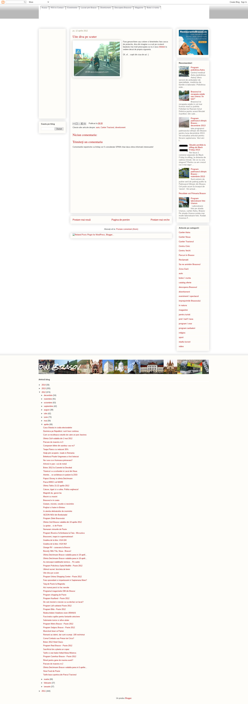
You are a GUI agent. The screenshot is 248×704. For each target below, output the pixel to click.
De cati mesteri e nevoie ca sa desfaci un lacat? (63, 602)
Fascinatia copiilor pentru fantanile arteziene (61, 617)
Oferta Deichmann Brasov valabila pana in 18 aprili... (65, 558)
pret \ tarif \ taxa (186, 319)
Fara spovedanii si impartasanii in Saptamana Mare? (65, 580)
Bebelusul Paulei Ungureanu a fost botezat (61, 456)
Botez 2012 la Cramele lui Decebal (57, 468)
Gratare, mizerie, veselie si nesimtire (58, 504)
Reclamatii (183, 260)
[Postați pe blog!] (76, 123)
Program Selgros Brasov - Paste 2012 (59, 627)
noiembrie (48, 399)
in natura (183, 305)
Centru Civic (184, 246)
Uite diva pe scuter (51, 573)
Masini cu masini (50, 496)
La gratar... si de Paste (52, 526)
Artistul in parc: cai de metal (55, 464)
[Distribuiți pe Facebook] (82, 123)
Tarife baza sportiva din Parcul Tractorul (59, 675)
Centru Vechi (184, 250)
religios (182, 333)
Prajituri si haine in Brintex (54, 507)
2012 (44, 392)
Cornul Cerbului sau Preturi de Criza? (58, 638)
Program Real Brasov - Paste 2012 (57, 645)
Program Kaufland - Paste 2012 (56, 598)
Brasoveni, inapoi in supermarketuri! (58, 536)
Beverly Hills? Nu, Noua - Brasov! (57, 551)
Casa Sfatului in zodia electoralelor (57, 428)
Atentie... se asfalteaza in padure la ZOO (60, 475)
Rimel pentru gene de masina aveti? (58, 660)
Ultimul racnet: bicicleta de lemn (56, 569)
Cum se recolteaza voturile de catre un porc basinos (65, 435)
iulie (46, 413)
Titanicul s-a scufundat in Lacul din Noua (60, 471)
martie (47, 679)
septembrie (49, 406)
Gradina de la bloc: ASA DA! (55, 540)
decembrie (48, 395)
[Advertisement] (124, 17)
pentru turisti (184, 314)
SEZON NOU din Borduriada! (55, 515)
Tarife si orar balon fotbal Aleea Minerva (59, 653)
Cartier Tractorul (107, 127)
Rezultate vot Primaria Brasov (192, 193)
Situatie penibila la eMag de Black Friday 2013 (197, 147)
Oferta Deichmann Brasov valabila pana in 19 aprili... (65, 555)
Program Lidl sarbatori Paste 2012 (57, 606)
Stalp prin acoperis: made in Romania (58, 453)
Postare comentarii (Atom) (127, 229)
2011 (44, 691)
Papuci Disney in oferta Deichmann (57, 478)
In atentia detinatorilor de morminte (57, 511)
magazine (183, 310)
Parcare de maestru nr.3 (53, 442)
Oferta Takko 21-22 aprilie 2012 (56, 486)
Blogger (128, 698)
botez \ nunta (185, 278)
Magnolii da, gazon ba (52, 493)
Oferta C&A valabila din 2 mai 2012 (57, 438)
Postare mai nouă (82, 220)
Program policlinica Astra (198, 68)
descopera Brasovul (188, 287)
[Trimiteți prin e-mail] (73, 123)
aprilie (46, 424)
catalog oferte (185, 282)
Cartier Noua (184, 237)
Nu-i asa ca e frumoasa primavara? (57, 460)
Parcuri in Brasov (186, 255)
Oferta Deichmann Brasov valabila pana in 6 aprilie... (65, 667)
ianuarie (47, 687)
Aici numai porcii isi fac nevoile (56, 587)
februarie (48, 683)
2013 (44, 388)
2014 (44, 385)
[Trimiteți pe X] (79, 123)
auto (98, 127)
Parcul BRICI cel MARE (53, 482)
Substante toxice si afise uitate (56, 620)
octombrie (48, 403)
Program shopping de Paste (54, 595)
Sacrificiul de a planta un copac (56, 649)
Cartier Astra (184, 232)
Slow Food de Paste (51, 671)
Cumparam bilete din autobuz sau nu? (59, 446)
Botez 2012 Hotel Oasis (53, 642)
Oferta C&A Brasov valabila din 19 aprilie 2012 (62, 522)
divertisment (120, 127)
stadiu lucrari (184, 342)
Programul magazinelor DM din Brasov (59, 591)
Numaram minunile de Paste (55, 529)
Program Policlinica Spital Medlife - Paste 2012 (62, 566)
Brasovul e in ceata (51, 500)
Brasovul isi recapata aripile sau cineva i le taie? (198, 95)
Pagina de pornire (121, 220)
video (181, 346)
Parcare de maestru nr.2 (53, 664)
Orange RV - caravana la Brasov (56, 547)
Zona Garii (183, 269)
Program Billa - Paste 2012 (54, 609)
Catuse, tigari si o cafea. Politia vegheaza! (61, 489)
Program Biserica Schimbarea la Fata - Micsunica (64, 533)
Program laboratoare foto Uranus (198, 200)
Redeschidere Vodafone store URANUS (59, 613)
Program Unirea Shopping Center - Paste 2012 (62, 577)
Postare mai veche (160, 220)
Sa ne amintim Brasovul (189, 264)
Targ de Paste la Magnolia (54, 584)
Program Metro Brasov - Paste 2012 (58, 624)
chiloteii (162, 47)
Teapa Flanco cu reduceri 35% (55, 449)
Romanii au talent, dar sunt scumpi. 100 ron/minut (64, 635)
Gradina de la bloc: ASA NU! (55, 544)
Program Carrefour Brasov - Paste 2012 (59, 656)
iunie (46, 417)
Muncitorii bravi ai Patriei (53, 631)
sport (181, 337)
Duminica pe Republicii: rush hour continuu (61, 431)
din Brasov (59, 367)
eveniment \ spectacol (189, 296)
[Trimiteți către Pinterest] (84, 123)
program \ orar (185, 323)
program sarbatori (187, 328)
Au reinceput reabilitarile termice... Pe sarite (61, 562)
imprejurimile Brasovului (189, 301)
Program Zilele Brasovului (54, 518)
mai (46, 421)
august (47, 410)
